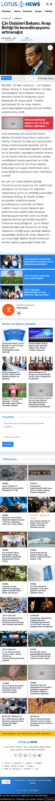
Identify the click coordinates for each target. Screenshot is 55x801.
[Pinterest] (25, 755)
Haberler (6, 19)
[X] (20, 755)
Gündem (6, 11)
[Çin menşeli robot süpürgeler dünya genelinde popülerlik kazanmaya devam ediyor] (13, 539)
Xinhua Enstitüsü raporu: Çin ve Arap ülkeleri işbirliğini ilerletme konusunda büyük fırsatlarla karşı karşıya (40, 402)
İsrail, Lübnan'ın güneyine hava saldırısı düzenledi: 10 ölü (13, 488)
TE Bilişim (34, 790)
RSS (7, 782)
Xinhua (18, 19)
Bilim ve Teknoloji (12, 769)
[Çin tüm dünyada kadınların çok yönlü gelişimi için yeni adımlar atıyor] (41, 573)
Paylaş (8, 78)
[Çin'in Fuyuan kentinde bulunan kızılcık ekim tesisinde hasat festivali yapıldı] (13, 672)
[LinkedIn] (34, 755)
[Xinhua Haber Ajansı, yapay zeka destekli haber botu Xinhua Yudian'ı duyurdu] (41, 335)
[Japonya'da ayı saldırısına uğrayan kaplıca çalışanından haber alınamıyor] (13, 573)
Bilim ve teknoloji (12, 716)
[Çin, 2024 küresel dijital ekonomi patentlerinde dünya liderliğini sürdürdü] (13, 706)
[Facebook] (16, 755)
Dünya (38, 11)
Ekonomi (27, 11)
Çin (36, 769)
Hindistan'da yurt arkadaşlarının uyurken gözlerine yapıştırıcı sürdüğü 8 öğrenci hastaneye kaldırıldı (40, 689)
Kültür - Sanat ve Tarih (14, 766)
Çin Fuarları (8, 616)
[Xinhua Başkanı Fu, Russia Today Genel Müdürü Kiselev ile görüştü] (14, 364)
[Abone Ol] (46, 78)
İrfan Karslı (22, 308)
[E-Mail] (19, 313)
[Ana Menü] (51, 4)
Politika (48, 11)
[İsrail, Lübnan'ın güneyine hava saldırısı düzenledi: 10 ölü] (13, 473)
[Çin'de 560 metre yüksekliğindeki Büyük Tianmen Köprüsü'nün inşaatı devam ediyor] (41, 639)
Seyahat (34, 716)
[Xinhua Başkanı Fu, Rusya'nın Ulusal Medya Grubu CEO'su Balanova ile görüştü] (41, 364)
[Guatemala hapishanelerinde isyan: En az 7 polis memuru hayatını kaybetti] (41, 473)
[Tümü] (51, 459)
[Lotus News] (21, 4)
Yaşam (5, 683)
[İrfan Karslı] (8, 310)
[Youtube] (39, 755)
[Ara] (47, 4)
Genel (17, 11)
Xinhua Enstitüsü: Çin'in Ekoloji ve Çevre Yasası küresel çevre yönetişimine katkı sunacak (13, 348)
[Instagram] (30, 755)
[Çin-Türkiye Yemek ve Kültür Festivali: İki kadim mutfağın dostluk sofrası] (41, 504)
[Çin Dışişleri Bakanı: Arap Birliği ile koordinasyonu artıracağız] (27, 59)
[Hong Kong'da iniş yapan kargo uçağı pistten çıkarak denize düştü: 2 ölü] (41, 539)
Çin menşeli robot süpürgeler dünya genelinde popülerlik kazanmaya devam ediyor (11, 557)
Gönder (8, 444)
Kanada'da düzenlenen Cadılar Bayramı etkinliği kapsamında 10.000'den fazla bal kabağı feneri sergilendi (41, 622)
